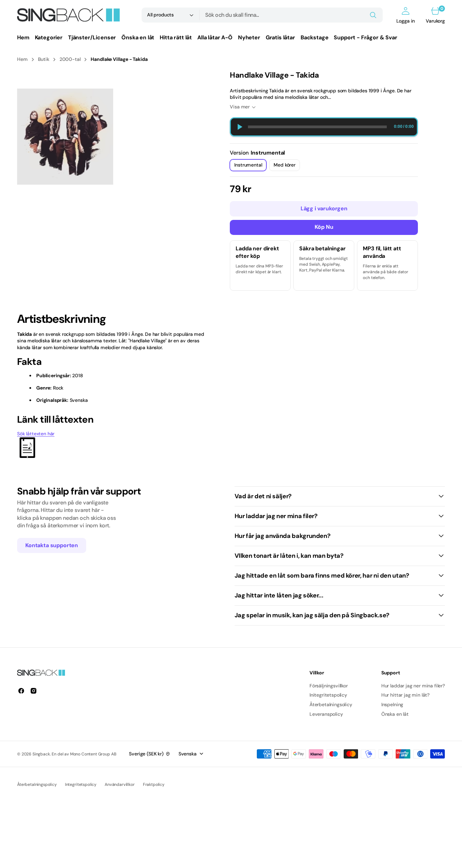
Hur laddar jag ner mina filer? (413, 686)
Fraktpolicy (153, 784)
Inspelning (392, 704)
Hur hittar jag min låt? (405, 695)
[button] (405, 15)
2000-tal (70, 59)
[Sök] (373, 15)
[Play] (239, 127)
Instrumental (250, 166)
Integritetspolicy (80, 784)
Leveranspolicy (326, 714)
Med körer (287, 166)
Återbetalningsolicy (330, 704)
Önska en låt (395, 714)
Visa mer (240, 107)
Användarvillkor (120, 784)
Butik (43, 59)
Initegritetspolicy (328, 695)
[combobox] (291, 15)
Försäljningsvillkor (328, 686)
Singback (41, 754)
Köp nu (324, 226)
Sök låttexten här (35, 434)
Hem (22, 59)
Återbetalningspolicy (37, 784)
